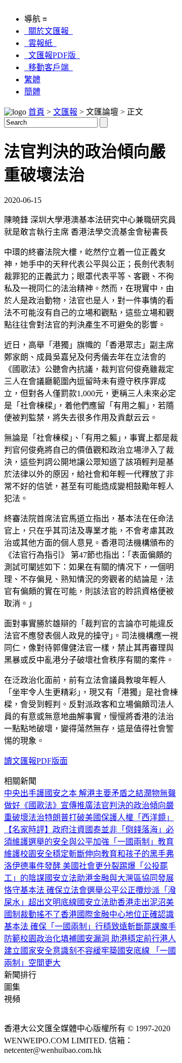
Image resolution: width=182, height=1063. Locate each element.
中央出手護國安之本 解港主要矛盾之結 (74, 793)
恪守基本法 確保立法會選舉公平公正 (69, 890)
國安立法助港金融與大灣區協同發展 (109, 878)
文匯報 (65, 112)
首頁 (36, 112)
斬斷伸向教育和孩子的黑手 (117, 853)
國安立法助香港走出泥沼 (121, 902)
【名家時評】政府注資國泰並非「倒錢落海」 (85, 829)
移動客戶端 (48, 67)
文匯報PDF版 (52, 55)
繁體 (32, 79)
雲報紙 (40, 43)
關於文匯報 (48, 31)
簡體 (32, 91)
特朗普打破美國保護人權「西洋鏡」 (109, 817)
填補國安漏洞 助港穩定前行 (110, 938)
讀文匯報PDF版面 (36, 761)
